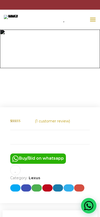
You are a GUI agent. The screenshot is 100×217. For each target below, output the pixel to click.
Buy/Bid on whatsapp (41, 158)
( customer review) (52, 121)
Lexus (34, 178)
